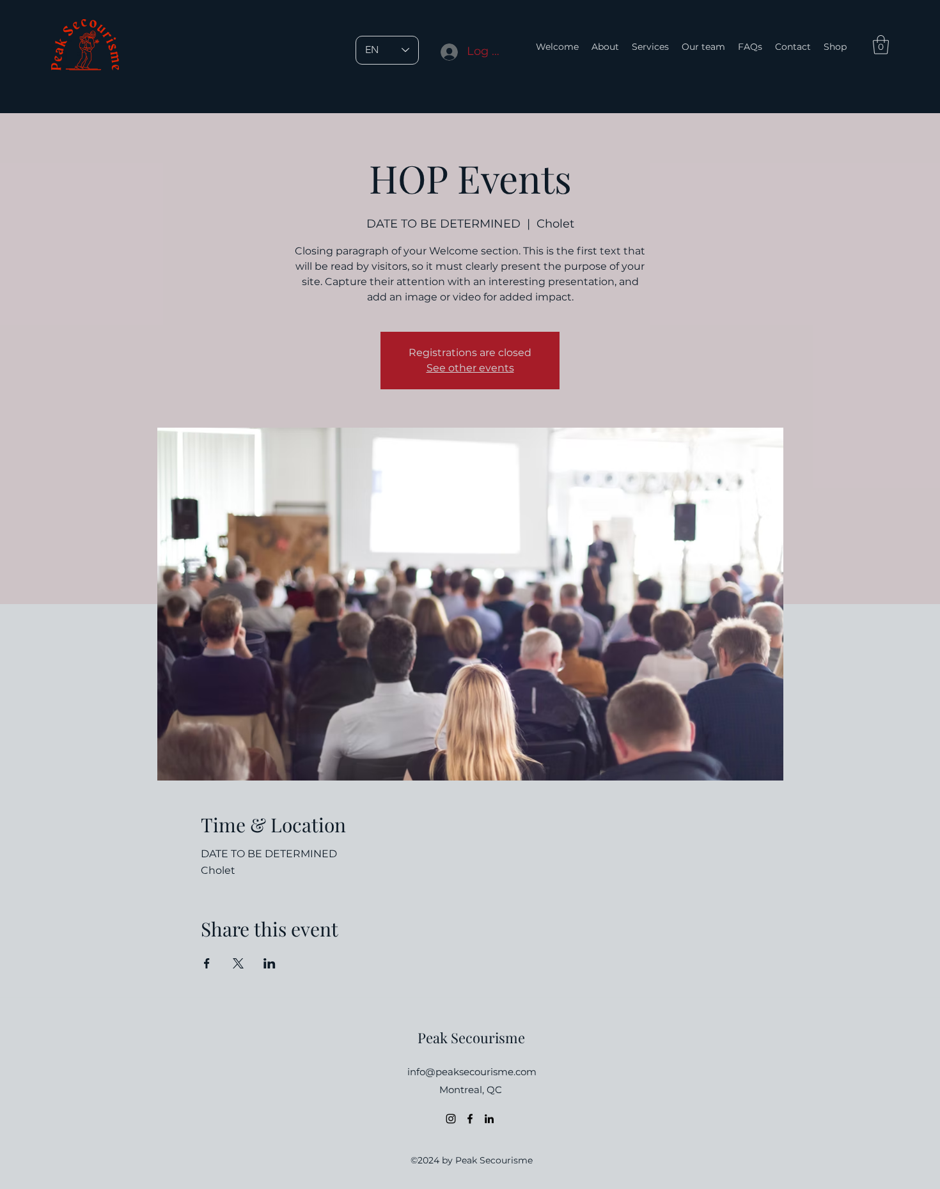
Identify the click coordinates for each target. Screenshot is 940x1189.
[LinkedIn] (489, 1118)
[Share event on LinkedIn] (269, 963)
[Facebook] (470, 1118)
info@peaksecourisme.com (472, 1072)
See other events (470, 368)
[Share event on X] (238, 963)
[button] (881, 44)
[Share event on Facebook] (207, 963)
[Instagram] (450, 1118)
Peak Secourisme (471, 1037)
